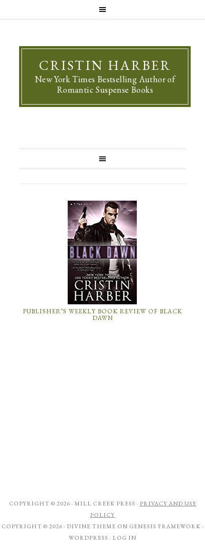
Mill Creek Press (104, 503)
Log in (124, 538)
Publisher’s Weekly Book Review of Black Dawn (102, 314)
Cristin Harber (105, 65)
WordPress (88, 538)
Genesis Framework (165, 526)
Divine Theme (91, 526)
